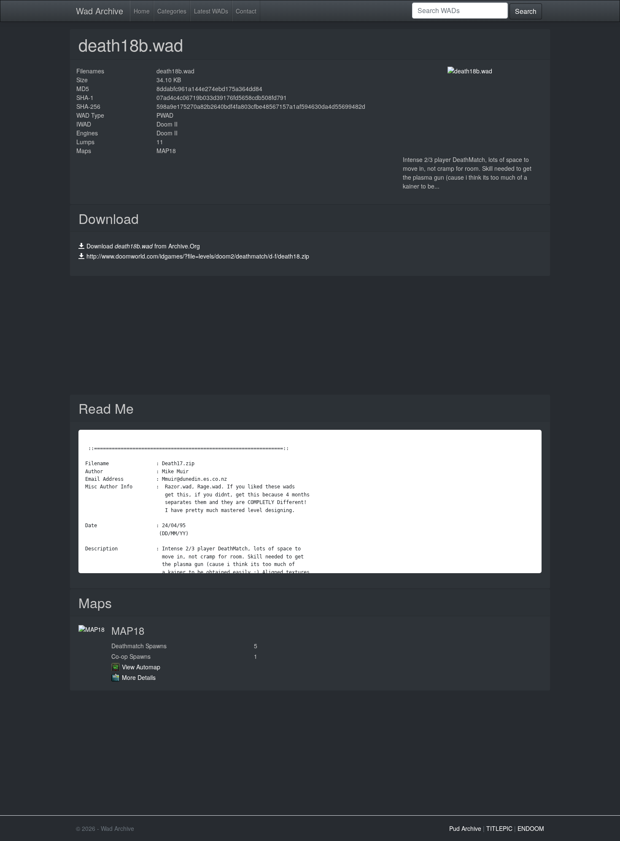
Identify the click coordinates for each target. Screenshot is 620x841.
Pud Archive (465, 828)
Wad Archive (99, 11)
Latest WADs (211, 11)
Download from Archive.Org (143, 246)
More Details (139, 677)
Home (142, 11)
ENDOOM (531, 828)
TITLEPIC (499, 828)
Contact (246, 11)
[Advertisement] (310, 335)
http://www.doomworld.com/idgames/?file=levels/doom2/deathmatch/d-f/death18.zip (197, 256)
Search (525, 11)
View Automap (141, 667)
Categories (171, 11)
